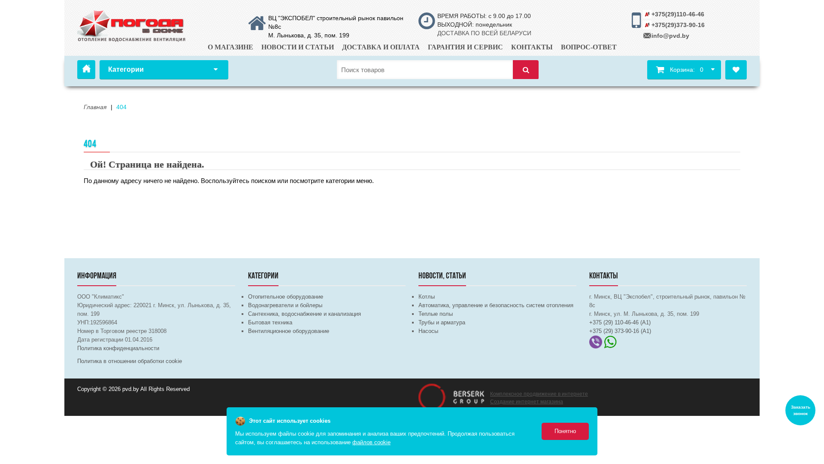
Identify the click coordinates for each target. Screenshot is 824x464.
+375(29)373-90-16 (678, 24)
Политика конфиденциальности (118, 348)
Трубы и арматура (441, 322)
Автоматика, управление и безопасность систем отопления (495, 305)
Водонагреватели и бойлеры (285, 305)
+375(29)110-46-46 (677, 14)
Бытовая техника (270, 322)
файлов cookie (371, 442)
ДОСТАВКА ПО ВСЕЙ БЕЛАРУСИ (484, 33)
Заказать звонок (800, 410)
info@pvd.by (670, 35)
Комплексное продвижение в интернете (539, 394)
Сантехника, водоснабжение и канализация (304, 314)
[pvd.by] (132, 24)
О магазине (230, 47)
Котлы (426, 296)
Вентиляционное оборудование (288, 331)
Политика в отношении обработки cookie (129, 361)
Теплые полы (435, 314)
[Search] (526, 69)
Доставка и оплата (381, 47)
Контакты (532, 47)
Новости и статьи (297, 47)
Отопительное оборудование (285, 296)
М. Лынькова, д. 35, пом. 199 (308, 35)
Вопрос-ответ (589, 47)
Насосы (428, 331)
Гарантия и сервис (465, 47)
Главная (86, 69)
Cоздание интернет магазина (526, 402)
